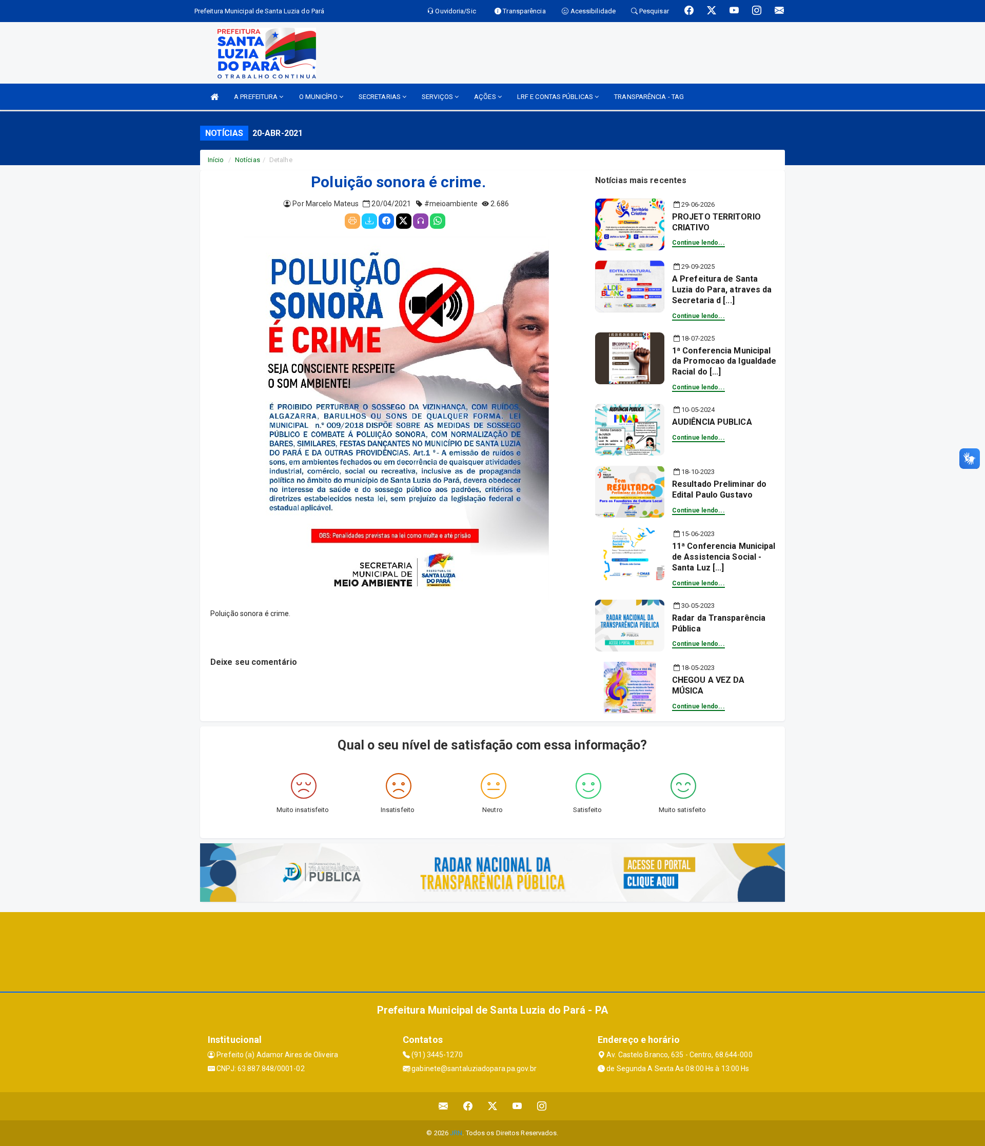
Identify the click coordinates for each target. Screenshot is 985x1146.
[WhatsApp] (437, 221)
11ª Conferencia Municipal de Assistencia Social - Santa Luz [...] (724, 556)
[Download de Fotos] (369, 221)
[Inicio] (214, 97)
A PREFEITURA (256, 97)
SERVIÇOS (438, 97)
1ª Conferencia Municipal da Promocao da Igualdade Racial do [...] (724, 361)
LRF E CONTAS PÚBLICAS (556, 97)
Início (216, 160)
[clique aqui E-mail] (443, 1106)
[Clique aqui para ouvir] (420, 221)
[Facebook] (386, 221)
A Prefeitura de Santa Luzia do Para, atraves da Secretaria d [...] (722, 289)
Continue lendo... (698, 242)
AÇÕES (486, 97)
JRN (456, 1133)
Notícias (247, 160)
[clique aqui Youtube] (517, 1106)
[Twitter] (403, 221)
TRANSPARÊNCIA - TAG (649, 97)
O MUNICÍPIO (319, 97)
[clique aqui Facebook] (468, 1106)
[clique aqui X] (493, 1106)
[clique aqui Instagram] (542, 1106)
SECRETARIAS (380, 97)
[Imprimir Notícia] (352, 221)
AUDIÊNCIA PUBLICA (712, 422)
